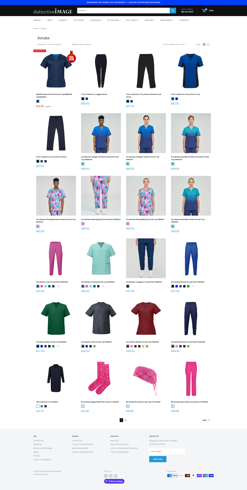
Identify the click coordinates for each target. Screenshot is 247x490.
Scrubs (43, 28)
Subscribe (158, 459)
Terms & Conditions (42, 459)
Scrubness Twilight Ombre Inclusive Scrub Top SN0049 (100, 158)
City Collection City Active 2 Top (185, 94)
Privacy (36, 455)
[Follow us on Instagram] (111, 476)
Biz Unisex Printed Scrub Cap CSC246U (143, 402)
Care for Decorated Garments (124, 448)
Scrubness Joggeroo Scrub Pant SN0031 (144, 282)
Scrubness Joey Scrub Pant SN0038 (52, 282)
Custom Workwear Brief (82, 444)
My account (187, 11)
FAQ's (35, 452)
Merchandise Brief (80, 448)
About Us (115, 440)
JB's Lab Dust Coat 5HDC (47, 402)
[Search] (173, 10)
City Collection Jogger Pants (94, 94)
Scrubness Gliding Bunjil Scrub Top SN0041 (145, 219)
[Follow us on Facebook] (106, 476)
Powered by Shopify (41, 474)
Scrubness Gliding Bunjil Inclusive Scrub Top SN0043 (56, 220)
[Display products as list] (208, 44)
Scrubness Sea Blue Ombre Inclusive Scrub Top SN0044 (190, 158)
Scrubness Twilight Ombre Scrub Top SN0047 (142, 158)
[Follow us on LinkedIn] (115, 476)
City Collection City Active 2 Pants (51, 157)
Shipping (37, 444)
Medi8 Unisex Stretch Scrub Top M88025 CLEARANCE (54, 95)
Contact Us (38, 440)
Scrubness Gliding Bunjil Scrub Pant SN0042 (101, 219)
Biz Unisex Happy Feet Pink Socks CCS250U (100, 402)
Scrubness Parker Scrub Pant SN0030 (187, 282)
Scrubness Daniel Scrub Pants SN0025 (188, 342)
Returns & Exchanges (42, 448)
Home (35, 28)
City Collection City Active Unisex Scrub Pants (143, 95)
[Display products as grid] (204, 44)
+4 (193, 286)
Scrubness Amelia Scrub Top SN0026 (142, 342)
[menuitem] (37, 20)
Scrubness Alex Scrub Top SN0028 (51, 342)
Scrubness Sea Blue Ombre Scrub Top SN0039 (187, 220)
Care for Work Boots (120, 452)
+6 (58, 286)
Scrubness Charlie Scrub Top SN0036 (97, 282)
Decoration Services (120, 444)
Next (205, 420)
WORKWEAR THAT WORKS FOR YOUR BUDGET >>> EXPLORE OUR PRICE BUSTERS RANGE (123, 2)
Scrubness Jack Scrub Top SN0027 (96, 342)
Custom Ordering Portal (82, 452)
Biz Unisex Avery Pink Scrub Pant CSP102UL (189, 402)
